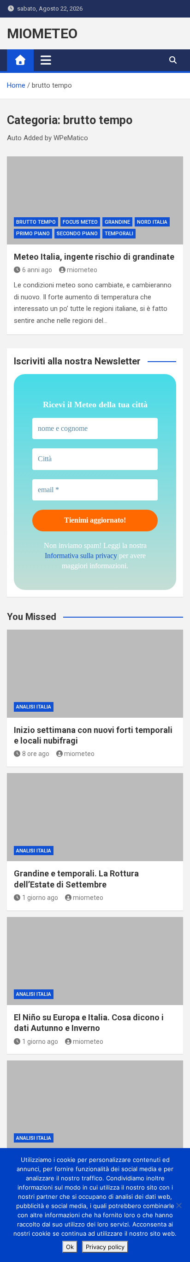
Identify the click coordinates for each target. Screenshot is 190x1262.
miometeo (82, 270)
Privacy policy (105, 1246)
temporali (119, 234)
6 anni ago (37, 270)
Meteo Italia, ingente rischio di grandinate (94, 257)
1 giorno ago (40, 897)
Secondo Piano (77, 234)
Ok (70, 1246)
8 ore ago (35, 753)
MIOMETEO (42, 33)
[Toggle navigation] (46, 60)
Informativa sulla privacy (81, 556)
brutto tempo (36, 222)
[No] (178, 1205)
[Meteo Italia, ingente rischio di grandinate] (95, 200)
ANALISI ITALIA (33, 707)
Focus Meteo (80, 222)
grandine (117, 222)
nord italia (152, 222)
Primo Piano (33, 234)
